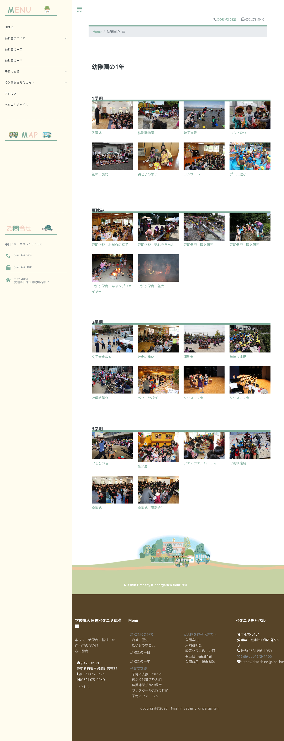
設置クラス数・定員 (200, 651)
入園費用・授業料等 (200, 662)
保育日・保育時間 (198, 656)
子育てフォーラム (145, 696)
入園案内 (192, 640)
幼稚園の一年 (140, 661)
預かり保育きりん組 (147, 679)
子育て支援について (147, 674)
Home (97, 31)
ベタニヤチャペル (16, 104)
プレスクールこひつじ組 (150, 690)
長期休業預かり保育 (147, 685)
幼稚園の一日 (140, 652)
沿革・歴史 (140, 640)
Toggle (79, 9)
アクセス (83, 687)
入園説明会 (193, 645)
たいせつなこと (143, 645)
